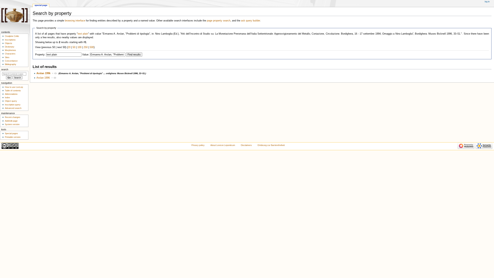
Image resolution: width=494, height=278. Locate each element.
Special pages (11, 133)
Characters (10, 54)
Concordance (11, 61)
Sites (7, 57)
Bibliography (10, 64)
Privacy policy (198, 145)
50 (74, 47)
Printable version (12, 137)
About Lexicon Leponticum (222, 145)
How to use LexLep (14, 87)
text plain (83, 33)
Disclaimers (246, 145)
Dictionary (9, 47)
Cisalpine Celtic (12, 36)
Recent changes (12, 117)
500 (92, 47)
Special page (41, 5)
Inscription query (12, 104)
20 (69, 47)
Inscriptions (10, 40)
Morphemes (10, 50)
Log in (487, 1)
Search (4, 69)
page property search (218, 20)
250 (86, 47)
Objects (8, 43)
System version (12, 124)
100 (79, 47)
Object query (11, 101)
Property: (40, 54)
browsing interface (75, 20)
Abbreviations (11, 94)
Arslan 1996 (43, 73)
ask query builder (250, 20)
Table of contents (13, 90)
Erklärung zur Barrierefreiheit (271, 145)
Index (7, 97)
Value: (85, 54)
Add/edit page (11, 121)
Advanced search (13, 108)
